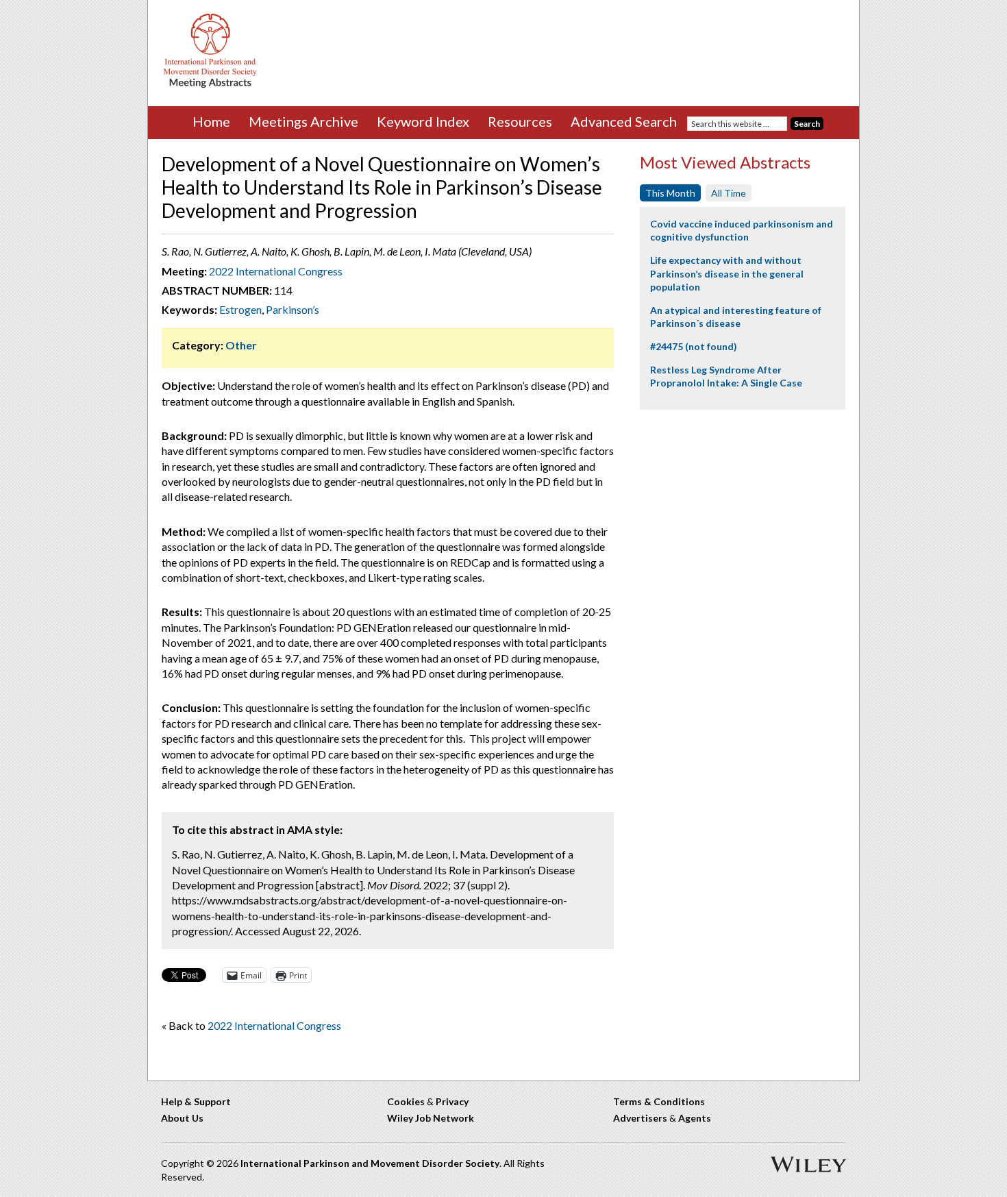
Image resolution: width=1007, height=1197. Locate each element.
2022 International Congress (276, 270)
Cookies (406, 1101)
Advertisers (640, 1118)
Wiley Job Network (430, 1118)
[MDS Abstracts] (210, 84)
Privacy (452, 1101)
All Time (728, 193)
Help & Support (196, 1101)
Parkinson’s (292, 309)
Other (241, 344)
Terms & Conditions (659, 1101)
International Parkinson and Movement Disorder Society (369, 1163)
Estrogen (240, 309)
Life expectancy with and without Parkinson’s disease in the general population (727, 273)
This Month (670, 193)
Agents (694, 1118)
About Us (182, 1118)
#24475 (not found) (693, 346)
